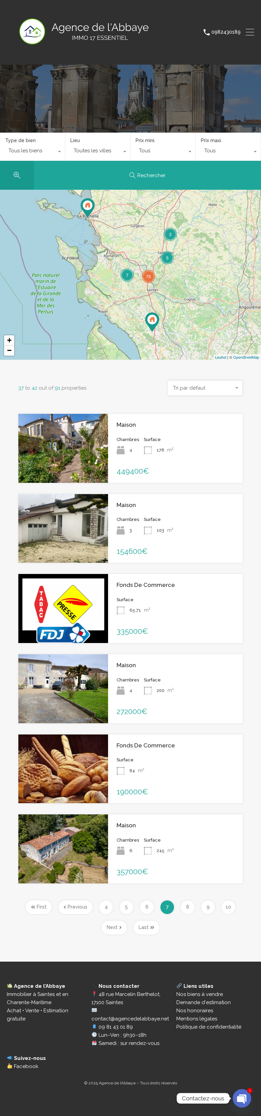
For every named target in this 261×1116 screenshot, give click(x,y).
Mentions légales (196, 1019)
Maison (126, 424)
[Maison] (152, 322)
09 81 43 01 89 (116, 1027)
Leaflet (220, 357)
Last (144, 927)
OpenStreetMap (246, 357)
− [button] (9, 350)
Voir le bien (63, 469)
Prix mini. (145, 140)
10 (228, 907)
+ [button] (9, 340)
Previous (77, 907)
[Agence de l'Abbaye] (99, 56)
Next (112, 927)
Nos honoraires (194, 1011)
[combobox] (32, 152)
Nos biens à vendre (199, 994)
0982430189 (226, 32)
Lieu (75, 140)
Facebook (25, 1066)
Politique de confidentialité (208, 1027)
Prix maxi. (211, 140)
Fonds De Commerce (146, 584)
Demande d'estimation (203, 1002)
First (42, 907)
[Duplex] (88, 208)
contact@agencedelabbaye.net (130, 1019)
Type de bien (20, 140)
